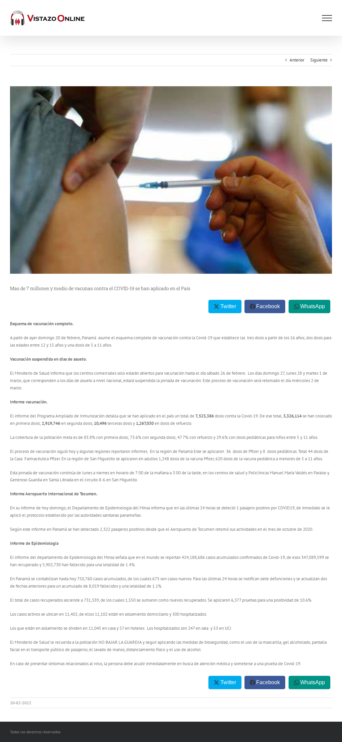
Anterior (297, 60)
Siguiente (319, 60)
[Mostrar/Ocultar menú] (327, 18)
